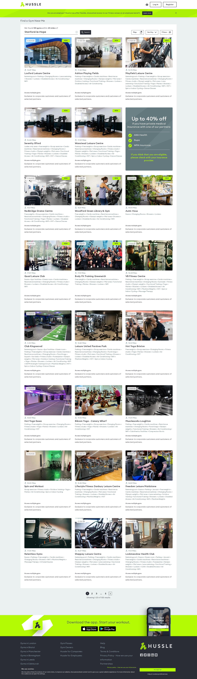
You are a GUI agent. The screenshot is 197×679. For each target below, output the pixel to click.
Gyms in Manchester (30, 651)
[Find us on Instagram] (148, 656)
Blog (102, 647)
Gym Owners (66, 647)
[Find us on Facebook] (141, 656)
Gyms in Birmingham (30, 656)
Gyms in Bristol (27, 647)
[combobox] (51, 32)
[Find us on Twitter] (145, 656)
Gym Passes (66, 643)
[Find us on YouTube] (156, 656)
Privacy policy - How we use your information (121, 667)
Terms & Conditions (109, 651)
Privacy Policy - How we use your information (116, 658)
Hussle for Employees (71, 656)
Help (102, 643)
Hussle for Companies (71, 651)
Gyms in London (28, 643)
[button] (47, 70)
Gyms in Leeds (27, 660)
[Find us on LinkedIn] (152, 656)
